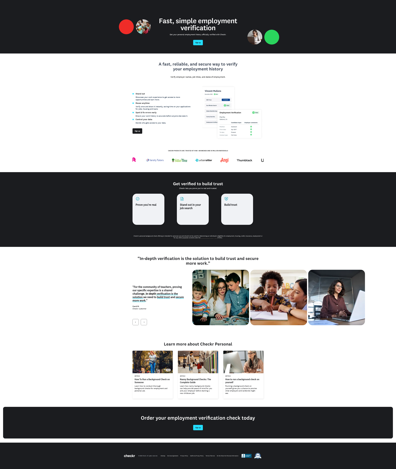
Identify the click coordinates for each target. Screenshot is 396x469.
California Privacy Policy (197, 456)
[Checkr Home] (135, 6)
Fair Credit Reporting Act (209, 238)
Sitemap (163, 456)
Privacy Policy (184, 456)
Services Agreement (172, 456)
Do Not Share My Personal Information (227, 456)
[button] (136, 322)
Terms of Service (210, 456)
